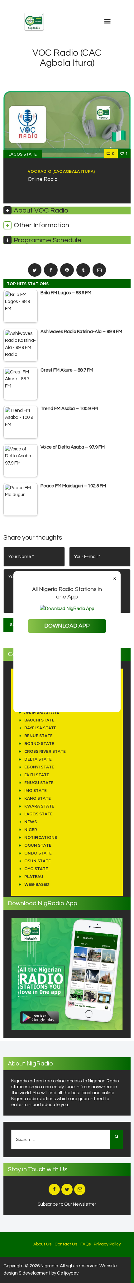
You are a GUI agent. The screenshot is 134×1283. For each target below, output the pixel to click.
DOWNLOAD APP (67, 626)
